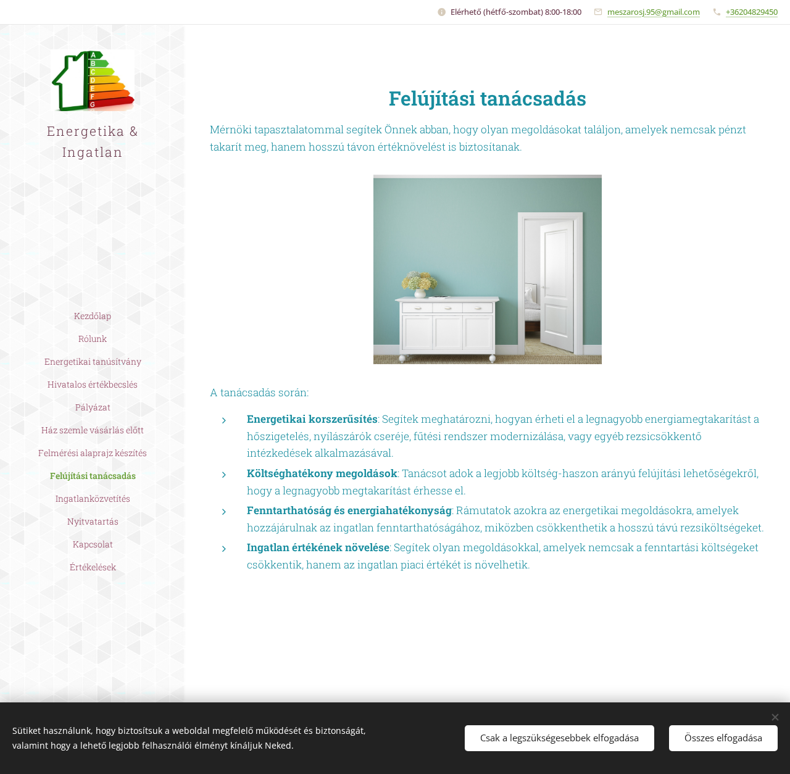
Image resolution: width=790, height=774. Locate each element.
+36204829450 (752, 11)
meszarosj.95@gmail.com (653, 11)
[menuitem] (92, 316)
